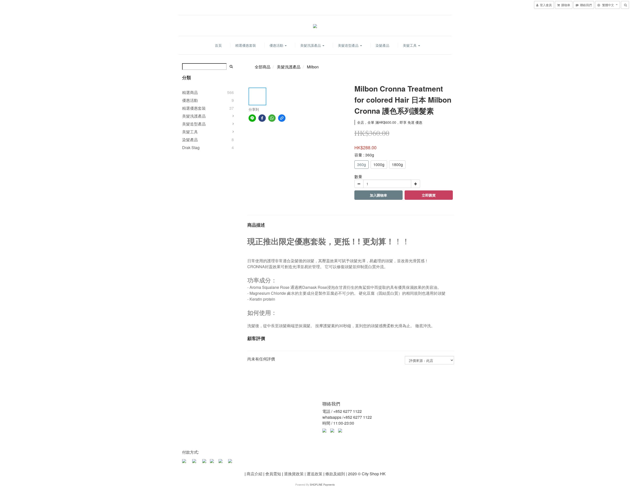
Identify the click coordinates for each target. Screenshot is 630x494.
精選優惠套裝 (245, 45)
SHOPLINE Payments (322, 484)
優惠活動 (276, 45)
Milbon (313, 67)
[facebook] (262, 118)
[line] (252, 118)
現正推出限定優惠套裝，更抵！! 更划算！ (320, 241)
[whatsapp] (272, 118)
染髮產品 (382, 45)
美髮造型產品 (349, 45)
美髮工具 (410, 45)
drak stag (191, 147)
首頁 (218, 45)
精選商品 (190, 92)
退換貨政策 (294, 474)
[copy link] (281, 118)
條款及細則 (335, 474)
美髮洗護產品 (311, 45)
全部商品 (262, 67)
